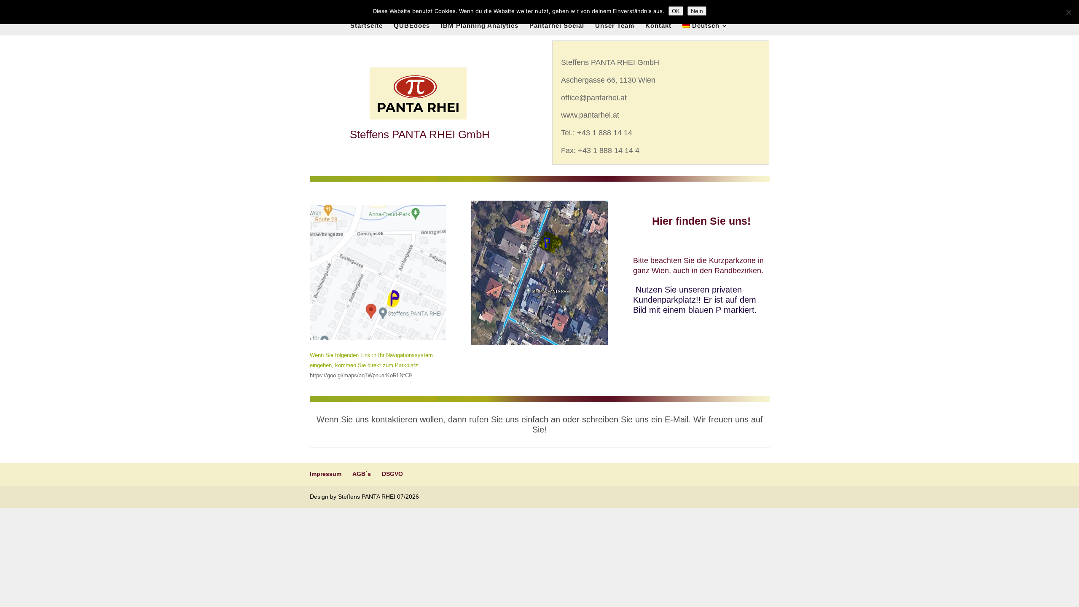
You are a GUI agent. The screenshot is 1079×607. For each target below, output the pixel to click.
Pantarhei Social (556, 26)
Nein (697, 11)
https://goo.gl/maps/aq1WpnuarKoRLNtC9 (361, 375)
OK (676, 11)
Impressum (325, 473)
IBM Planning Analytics (479, 26)
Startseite (366, 26)
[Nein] (1068, 12)
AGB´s (361, 473)
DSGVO (392, 473)
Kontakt (658, 26)
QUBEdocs (412, 26)
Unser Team (614, 26)
